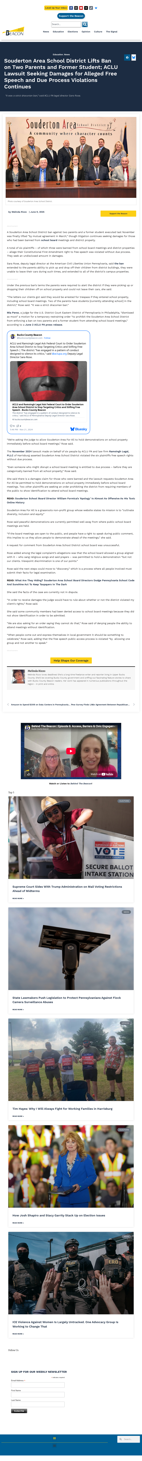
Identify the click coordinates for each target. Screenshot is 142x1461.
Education (58, 31)
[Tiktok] (91, 8)
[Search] (85, 24)
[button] (127, 57)
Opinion (86, 31)
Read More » (18, 898)
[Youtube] (81, 8)
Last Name (16, 1400)
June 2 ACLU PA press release (43, 324)
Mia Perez (13, 312)
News (46, 31)
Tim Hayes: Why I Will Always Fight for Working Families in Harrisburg (62, 1108)
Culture (98, 31)
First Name (16, 1390)
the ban (119, 263)
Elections (73, 31)
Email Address (18, 1380)
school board (48, 240)
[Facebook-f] (71, 8)
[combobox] (66, 24)
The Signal (111, 31)
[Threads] (86, 8)
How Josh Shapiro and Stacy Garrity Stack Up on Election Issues (58, 1215)
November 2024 (21, 451)
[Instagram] (76, 8)
